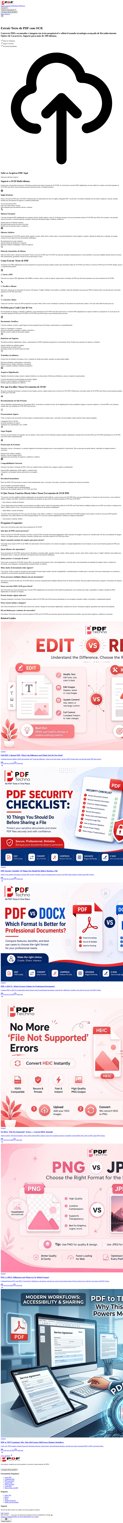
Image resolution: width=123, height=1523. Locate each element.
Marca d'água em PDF (11, 1488)
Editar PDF (17, 6)
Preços (23, 6)
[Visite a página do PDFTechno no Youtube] (7, 1468)
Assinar (4, 8)
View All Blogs (5, 1456)
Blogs (6, 1499)
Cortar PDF (8, 1486)
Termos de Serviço (10, 1500)
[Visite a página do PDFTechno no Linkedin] (6, 1468)
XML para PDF (9, 1484)
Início (2, 6)
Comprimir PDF (9, 6)
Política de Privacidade (11, 1502)
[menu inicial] (2, 16)
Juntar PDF (8, 1477)
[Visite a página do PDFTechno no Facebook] (1, 1468)
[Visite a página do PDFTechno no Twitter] (4, 1468)
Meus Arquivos (5, 14)
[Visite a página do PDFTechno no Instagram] (3, 1468)
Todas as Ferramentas (8, 10)
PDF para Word (9, 1481)
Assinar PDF (8, 1482)
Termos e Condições (7, 1516)
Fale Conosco (5, 1513)
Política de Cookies (33, 1516)
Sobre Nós (8, 1495)
